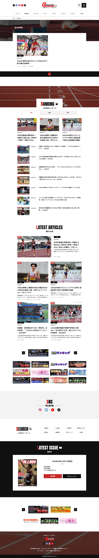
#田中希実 (28, 299)
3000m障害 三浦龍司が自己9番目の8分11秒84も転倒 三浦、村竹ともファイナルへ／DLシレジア (32, 290)
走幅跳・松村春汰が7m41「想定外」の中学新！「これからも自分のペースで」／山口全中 (32, 330)
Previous (23, 352)
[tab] (31, 112)
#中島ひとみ (61, 297)
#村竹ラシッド (33, 299)
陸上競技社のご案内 (35, 548)
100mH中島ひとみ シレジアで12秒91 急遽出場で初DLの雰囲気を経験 (71, 138)
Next (75, 352)
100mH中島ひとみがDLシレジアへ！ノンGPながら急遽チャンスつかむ (59, 187)
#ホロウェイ (19, 66)
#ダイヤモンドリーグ (21, 299)
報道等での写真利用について (60, 548)
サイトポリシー (40, 550)
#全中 (55, 256)
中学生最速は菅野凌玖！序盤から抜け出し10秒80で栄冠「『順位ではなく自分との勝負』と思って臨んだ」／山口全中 (27, 140)
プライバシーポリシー (47, 548)
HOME (14, 18)
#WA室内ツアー (25, 66)
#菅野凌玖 (58, 256)
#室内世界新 (31, 66)
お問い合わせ (57, 550)
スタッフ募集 (49, 550)
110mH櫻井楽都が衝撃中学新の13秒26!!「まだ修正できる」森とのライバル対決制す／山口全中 (66, 330)
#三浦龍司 (38, 299)
